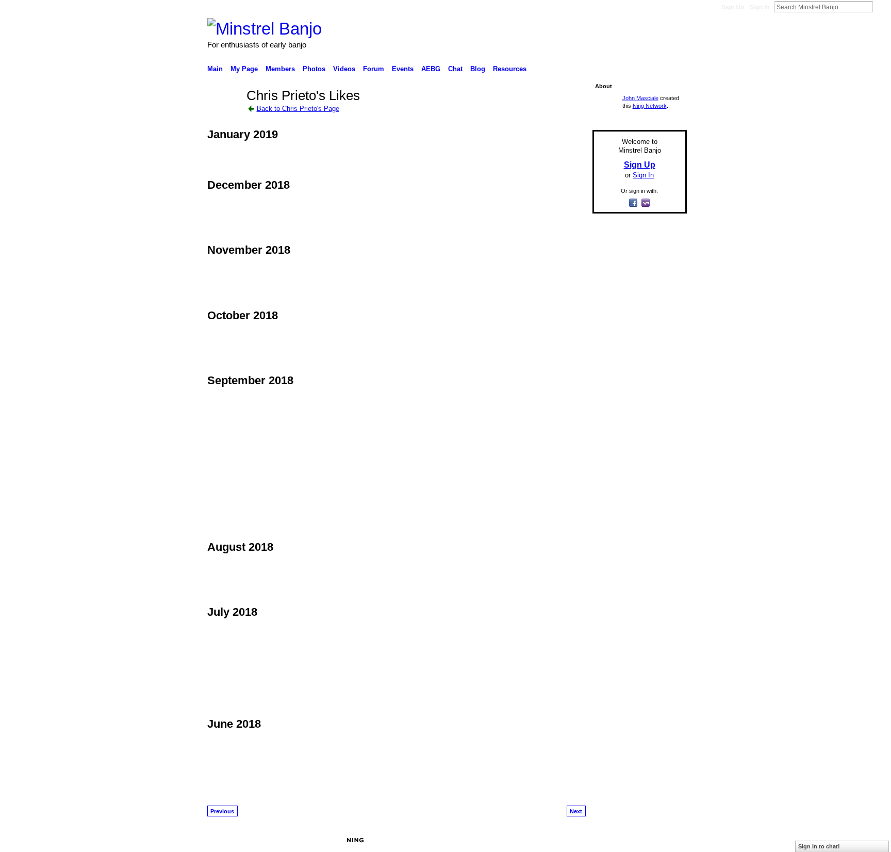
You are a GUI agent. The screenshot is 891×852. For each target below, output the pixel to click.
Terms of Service (663, 840)
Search (881, 6)
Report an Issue (610, 840)
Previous (222, 811)
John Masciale (640, 98)
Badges (570, 840)
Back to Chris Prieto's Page (298, 108)
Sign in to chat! (819, 846)
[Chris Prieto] (223, 114)
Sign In (759, 7)
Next (576, 811)
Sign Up (732, 7)
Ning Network (650, 106)
